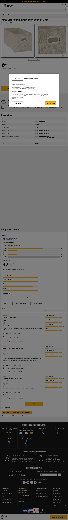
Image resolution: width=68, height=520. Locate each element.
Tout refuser (17, 78)
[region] (34, 90)
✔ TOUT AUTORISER (50, 103)
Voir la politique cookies (17, 91)
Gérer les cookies (17, 103)
